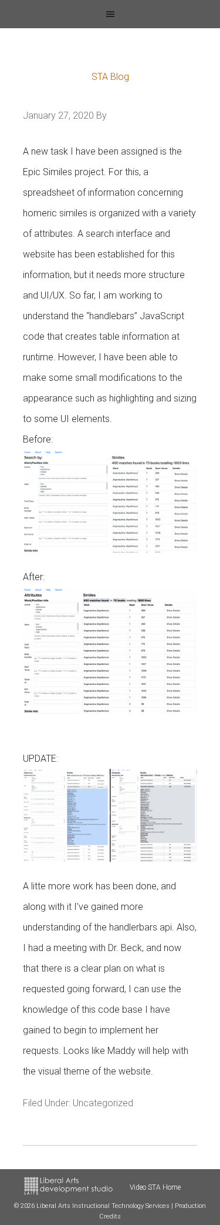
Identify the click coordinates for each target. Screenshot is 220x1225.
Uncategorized (103, 1103)
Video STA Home (155, 1187)
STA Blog (110, 76)
